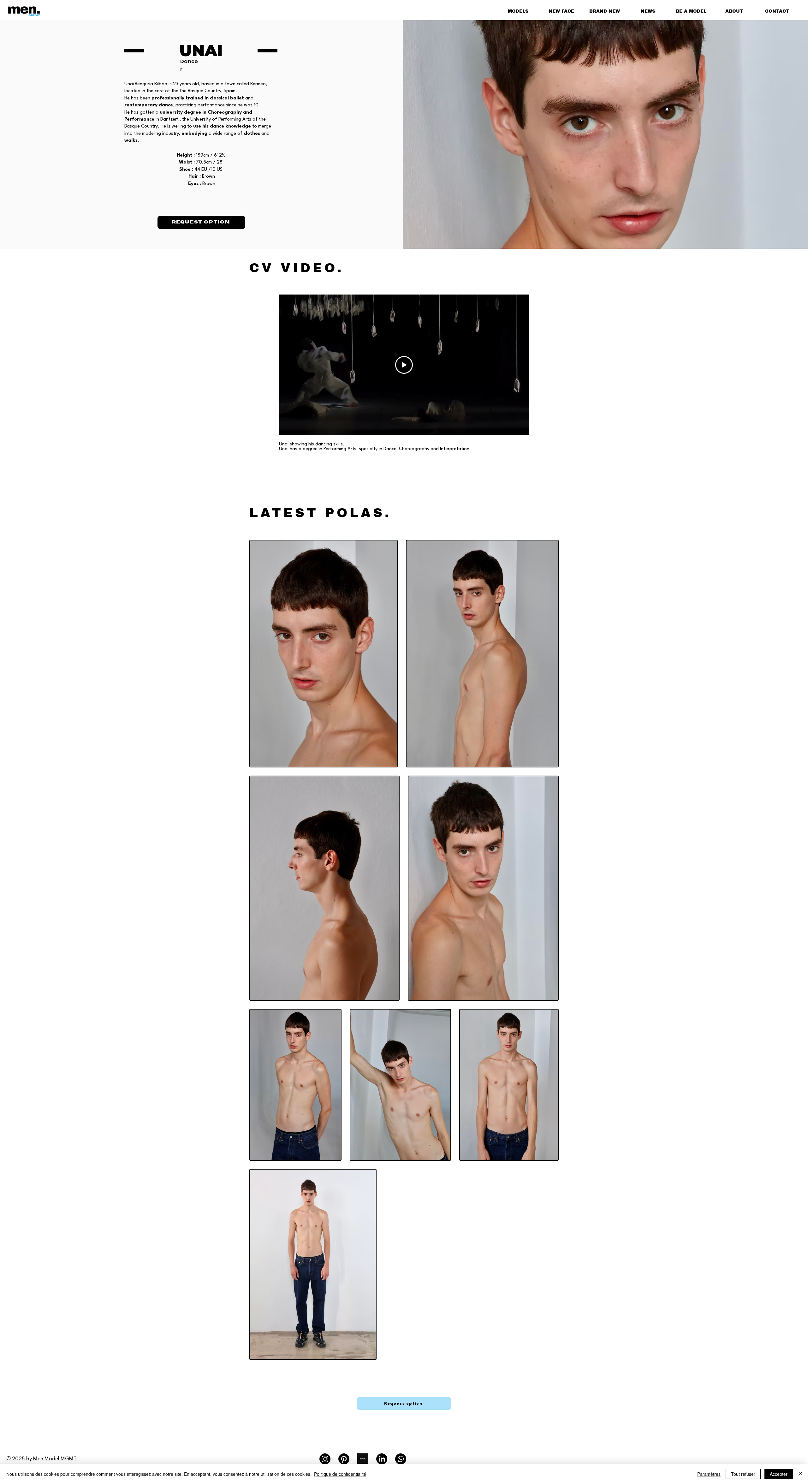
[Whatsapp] (400, 1458)
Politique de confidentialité (340, 1474)
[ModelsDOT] (362, 1458)
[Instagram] (324, 1458)
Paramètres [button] (709, 1474)
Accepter (778, 1474)
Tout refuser (743, 1474)
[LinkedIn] (381, 1458)
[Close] (800, 1474)
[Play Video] (404, 365)
